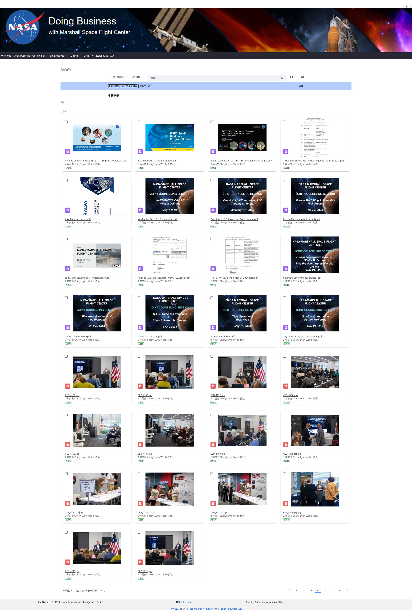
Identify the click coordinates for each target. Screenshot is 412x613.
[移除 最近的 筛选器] (149, 86)
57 (339, 590)
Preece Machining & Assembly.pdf (301, 219)
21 (325, 590)
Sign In (408, 6)
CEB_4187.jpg (72, 453)
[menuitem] (6, 55)
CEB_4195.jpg (145, 395)
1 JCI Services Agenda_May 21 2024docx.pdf (234, 277)
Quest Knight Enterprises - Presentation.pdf (234, 219)
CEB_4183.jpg (218, 453)
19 (310, 590)
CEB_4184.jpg (145, 453)
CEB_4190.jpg (290, 395)
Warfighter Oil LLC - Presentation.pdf (158, 219)
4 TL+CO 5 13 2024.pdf (150, 336)
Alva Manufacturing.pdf (78, 219)
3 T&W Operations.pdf (222, 336)
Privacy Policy (177, 608)
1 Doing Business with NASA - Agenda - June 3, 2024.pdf (313, 160)
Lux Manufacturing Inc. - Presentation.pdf (87, 277)
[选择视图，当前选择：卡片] (293, 77)
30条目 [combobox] (66, 590)
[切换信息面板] (302, 77)
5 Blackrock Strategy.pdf (78, 336)
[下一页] (347, 591)
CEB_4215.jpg (72, 571)
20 (318, 590)
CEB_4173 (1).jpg (146, 512)
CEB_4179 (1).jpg (292, 453)
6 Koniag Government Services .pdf (302, 277)
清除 (301, 86)
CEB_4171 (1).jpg (219, 512)
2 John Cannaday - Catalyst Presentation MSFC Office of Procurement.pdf (242, 160)
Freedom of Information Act (202, 608)
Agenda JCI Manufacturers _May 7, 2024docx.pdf (164, 277)
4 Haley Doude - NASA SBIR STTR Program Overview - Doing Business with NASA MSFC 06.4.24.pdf (97, 160)
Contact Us (185, 601)
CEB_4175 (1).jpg (74, 512)
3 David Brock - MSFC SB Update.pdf (157, 160)
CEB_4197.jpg (72, 395)
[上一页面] (290, 591)
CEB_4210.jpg (145, 571)
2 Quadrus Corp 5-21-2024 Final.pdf (302, 336)
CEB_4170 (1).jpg (292, 512)
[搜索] (282, 78)
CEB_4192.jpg (218, 395)
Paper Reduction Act (231, 608)
